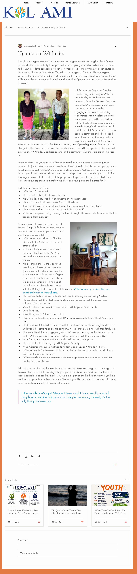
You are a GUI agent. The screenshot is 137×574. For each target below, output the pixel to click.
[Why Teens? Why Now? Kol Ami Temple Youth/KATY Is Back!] (111, 495)
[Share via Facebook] (19, 456)
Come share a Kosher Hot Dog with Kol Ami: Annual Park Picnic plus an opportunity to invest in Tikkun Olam (23, 512)
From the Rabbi (25, 27)
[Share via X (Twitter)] (26, 456)
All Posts (9, 27)
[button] (127, 27)
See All (127, 479)
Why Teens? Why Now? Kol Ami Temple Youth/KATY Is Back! (110, 512)
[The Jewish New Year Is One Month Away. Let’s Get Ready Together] (67, 495)
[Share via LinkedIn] (32, 456)
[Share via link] (39, 456)
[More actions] (115, 45)
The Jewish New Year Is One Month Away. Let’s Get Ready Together (67, 512)
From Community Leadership (52, 27)
